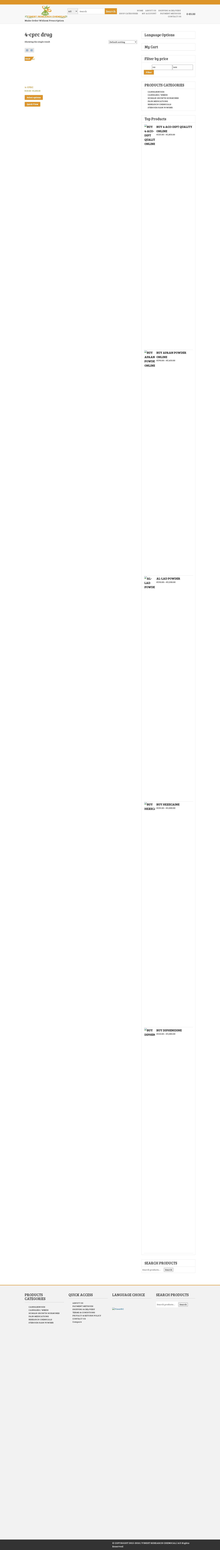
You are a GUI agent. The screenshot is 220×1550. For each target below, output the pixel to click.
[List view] (31, 50)
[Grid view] (27, 50)
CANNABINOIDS (156, 91)
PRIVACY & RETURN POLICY (86, 1315)
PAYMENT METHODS (170, 13)
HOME (140, 10)
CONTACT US (174, 16)
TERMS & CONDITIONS (83, 1312)
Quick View (32, 104)
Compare (77, 1321)
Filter (149, 72)
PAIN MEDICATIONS (158, 101)
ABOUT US (150, 10)
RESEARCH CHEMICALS (159, 104)
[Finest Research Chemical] (46, 11)
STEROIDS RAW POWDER (160, 107)
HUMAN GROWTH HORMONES (163, 98)
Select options (34, 97)
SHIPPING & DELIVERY (169, 10)
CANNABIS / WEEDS (158, 94)
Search (168, 1269)
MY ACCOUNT (149, 13)
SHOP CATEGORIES (128, 13)
